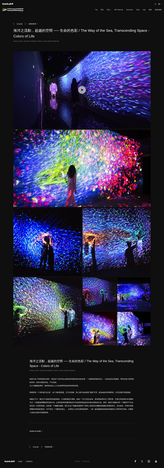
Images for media (35, 431)
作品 (108, 9)
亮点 (102, 9)
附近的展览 (158, 9)
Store (138, 9)
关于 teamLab (118, 9)
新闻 (150, 9)
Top (96, 9)
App (144, 9)
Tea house (129, 9)
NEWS (20, 461)
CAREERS (29, 461)
